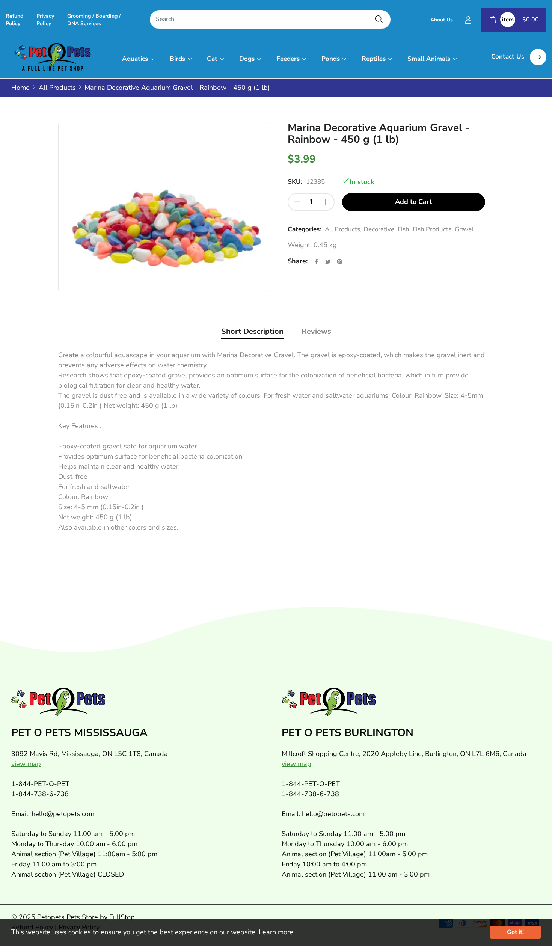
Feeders (288, 58)
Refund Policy (14, 19)
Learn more (276, 932)
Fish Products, (433, 229)
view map (26, 763)
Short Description (252, 331)
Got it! (515, 932)
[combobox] (270, 19)
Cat (212, 58)
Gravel (464, 229)
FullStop (122, 917)
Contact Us (508, 56)
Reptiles (374, 58)
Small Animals (428, 58)
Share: (298, 261)
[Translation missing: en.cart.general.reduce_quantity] (297, 202)
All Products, (343, 229)
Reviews (316, 331)
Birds (177, 58)
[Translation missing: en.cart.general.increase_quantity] (325, 202)
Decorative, (379, 229)
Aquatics (135, 58)
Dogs (247, 58)
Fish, (404, 229)
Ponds (330, 58)
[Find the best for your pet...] (379, 19)
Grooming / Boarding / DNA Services (94, 19)
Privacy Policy (45, 19)
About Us (441, 19)
